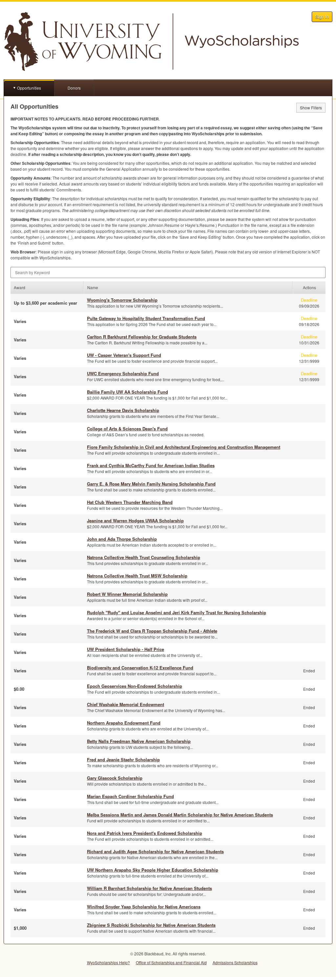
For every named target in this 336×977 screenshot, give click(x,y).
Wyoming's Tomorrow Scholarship (122, 300)
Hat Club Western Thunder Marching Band (130, 502)
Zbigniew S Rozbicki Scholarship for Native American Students (151, 925)
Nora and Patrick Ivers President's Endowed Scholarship (144, 833)
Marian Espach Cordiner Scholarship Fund (130, 796)
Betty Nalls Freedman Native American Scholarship (139, 741)
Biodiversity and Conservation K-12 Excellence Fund (140, 667)
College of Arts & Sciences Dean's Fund (127, 428)
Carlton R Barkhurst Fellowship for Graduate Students (142, 337)
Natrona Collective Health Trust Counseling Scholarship (143, 557)
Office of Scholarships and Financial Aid (171, 962)
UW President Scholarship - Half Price (125, 649)
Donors (74, 88)
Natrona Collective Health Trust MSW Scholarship (137, 576)
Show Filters (311, 107)
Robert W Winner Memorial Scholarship (127, 594)
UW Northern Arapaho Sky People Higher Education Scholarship (152, 870)
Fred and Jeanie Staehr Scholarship (123, 759)
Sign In (322, 16)
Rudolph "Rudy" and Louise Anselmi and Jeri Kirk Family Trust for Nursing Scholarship (176, 612)
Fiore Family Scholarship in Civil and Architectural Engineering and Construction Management (183, 447)
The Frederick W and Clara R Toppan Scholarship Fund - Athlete (152, 631)
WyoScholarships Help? (108, 962)
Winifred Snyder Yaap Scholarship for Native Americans (143, 906)
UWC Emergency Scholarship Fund (123, 373)
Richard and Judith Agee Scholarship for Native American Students (155, 851)
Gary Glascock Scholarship (114, 778)
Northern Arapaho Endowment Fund (123, 723)
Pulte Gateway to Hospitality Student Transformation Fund (146, 318)
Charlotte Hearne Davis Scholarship (123, 410)
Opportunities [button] (29, 88)
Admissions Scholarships (235, 962)
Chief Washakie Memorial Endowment (125, 704)
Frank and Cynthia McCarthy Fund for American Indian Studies (151, 465)
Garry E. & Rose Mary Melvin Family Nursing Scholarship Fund (151, 484)
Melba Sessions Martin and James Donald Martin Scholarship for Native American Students (180, 815)
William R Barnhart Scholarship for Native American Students (149, 888)
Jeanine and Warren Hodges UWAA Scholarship (135, 520)
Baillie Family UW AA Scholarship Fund (127, 392)
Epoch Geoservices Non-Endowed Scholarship (134, 686)
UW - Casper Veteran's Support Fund (124, 355)
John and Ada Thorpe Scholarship (122, 539)
